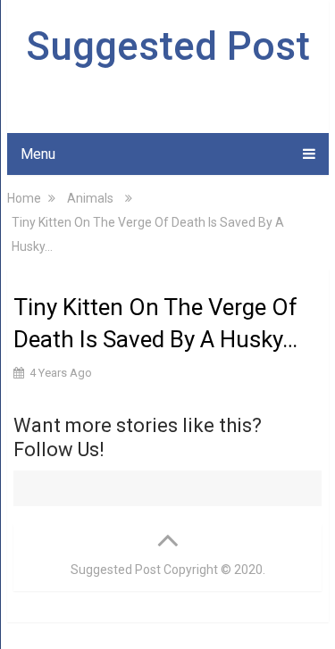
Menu (38, 154)
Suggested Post (168, 46)
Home (24, 198)
